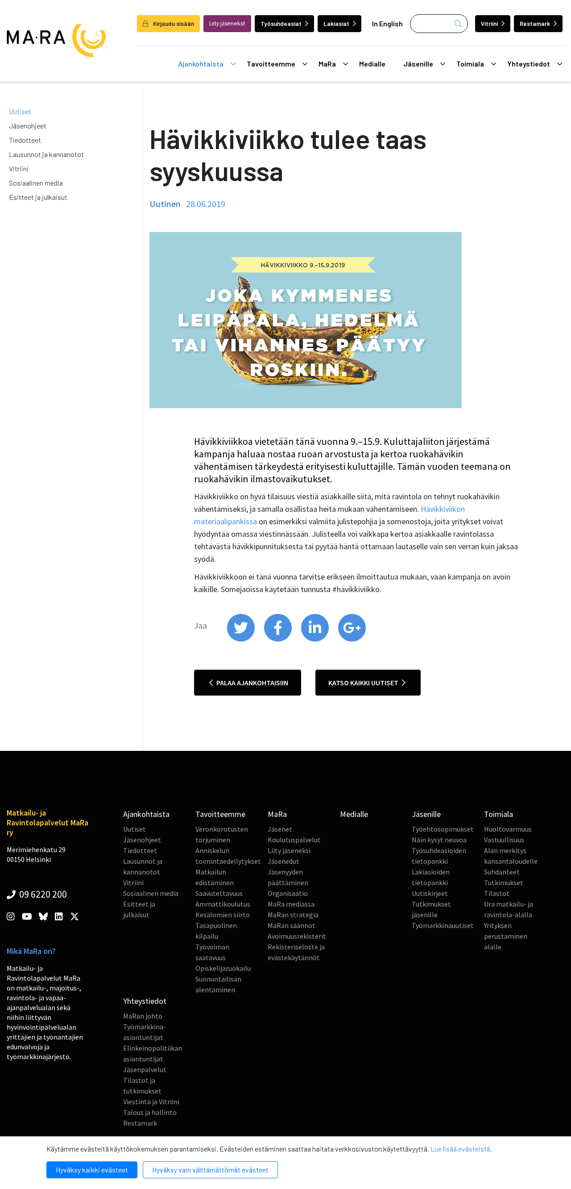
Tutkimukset (503, 882)
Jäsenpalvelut (144, 1069)
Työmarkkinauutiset (443, 925)
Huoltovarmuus (508, 828)
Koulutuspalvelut (294, 839)
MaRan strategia (293, 914)
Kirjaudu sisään (173, 23)
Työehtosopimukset (443, 828)
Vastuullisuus (504, 839)
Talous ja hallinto (150, 1112)
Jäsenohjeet (27, 125)
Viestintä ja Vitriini (151, 1101)
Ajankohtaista (200, 63)
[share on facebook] (278, 639)
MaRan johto (142, 1015)
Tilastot (496, 893)
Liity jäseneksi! (227, 23)
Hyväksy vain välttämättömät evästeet (210, 1169)
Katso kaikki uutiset (364, 682)
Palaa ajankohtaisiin (251, 682)
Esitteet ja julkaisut (38, 197)
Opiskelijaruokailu (223, 968)
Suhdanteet (502, 871)
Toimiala (470, 63)
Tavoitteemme (271, 63)
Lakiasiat (336, 23)
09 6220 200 (42, 894)
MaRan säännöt (291, 925)
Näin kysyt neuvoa (439, 839)
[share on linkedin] (315, 639)
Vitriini (489, 23)
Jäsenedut (283, 861)
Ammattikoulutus (222, 903)
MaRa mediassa (291, 903)
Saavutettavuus (219, 893)
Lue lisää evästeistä (460, 1148)
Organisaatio (288, 893)
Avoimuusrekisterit (297, 936)
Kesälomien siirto (222, 914)
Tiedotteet (25, 140)
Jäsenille (418, 63)
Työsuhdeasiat (281, 23)
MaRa (327, 63)
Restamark (535, 23)
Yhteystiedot (528, 63)
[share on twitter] (241, 639)
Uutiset (20, 111)
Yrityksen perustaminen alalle (505, 936)
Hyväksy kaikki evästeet (92, 1169)
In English (387, 23)
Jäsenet (280, 828)
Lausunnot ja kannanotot (46, 154)
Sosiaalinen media (36, 182)
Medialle (372, 63)
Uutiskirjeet (430, 893)
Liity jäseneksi (289, 850)
